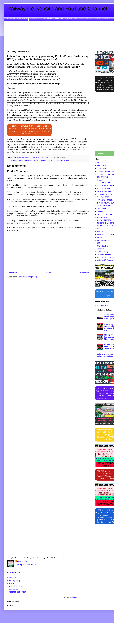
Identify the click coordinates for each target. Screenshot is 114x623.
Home (48, 273)
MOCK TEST (35, 18)
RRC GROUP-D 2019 (104, 246)
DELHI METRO (102, 177)
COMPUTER (101, 168)
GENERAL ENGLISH (104, 194)
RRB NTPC (101, 237)
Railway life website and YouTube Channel (57, 9)
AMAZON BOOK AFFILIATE (53, 18)
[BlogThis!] (60, 157)
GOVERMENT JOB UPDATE (16, 18)
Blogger (75, 597)
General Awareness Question (29, 160)
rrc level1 (100, 249)
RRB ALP (100, 231)
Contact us (13, 589)
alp (98, 163)
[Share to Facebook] (63, 157)
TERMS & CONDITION (17, 592)
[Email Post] (54, 157)
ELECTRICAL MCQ (104, 183)
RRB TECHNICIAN (103, 240)
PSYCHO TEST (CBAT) (105, 214)
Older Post (84, 273)
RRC (98, 243)
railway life (22, 561)
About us (12, 577)
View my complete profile (25, 564)
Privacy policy (14, 580)
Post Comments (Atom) (27, 277)
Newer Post (12, 273)
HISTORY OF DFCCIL (105, 200)
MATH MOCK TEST (104, 206)
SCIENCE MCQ (102, 252)
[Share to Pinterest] (65, 157)
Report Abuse (13, 572)
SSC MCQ (89, 18)
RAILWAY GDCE (103, 217)
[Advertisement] (60, 35)
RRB (98, 229)
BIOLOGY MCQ (102, 165)
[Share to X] (61, 157)
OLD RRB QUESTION (74, 18)
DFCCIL (15, 160)
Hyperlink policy (15, 586)
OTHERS (100, 211)
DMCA (11, 583)
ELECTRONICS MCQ (104, 18)
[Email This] (58, 157)
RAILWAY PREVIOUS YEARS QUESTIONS (55, 160)
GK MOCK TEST (103, 197)
